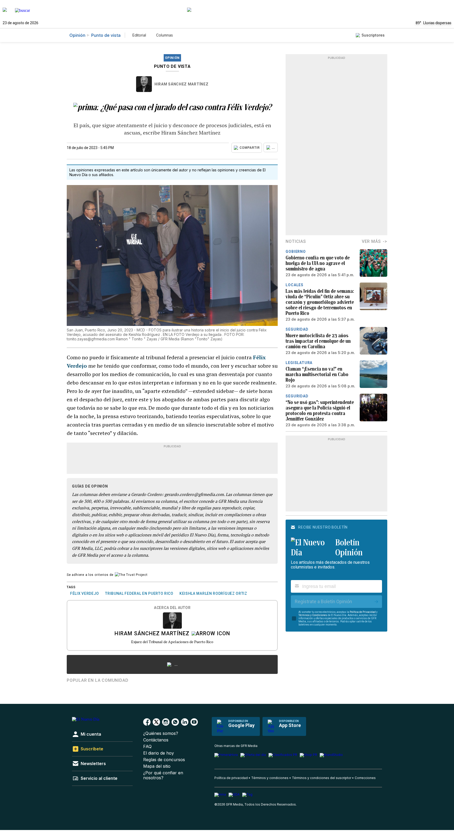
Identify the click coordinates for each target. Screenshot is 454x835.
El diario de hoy (158, 753)
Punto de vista (106, 35)
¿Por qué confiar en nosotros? (163, 775)
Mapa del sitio (157, 766)
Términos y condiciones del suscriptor (321, 778)
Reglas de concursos (164, 759)
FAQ (147, 746)
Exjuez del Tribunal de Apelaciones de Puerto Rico (172, 641)
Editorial (139, 35)
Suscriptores (373, 35)
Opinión (77, 35)
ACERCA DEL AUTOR (172, 608)
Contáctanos (155, 739)
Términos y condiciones (269, 778)
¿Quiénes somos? (160, 733)
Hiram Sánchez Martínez (181, 84)
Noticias (296, 241)
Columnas (164, 35)
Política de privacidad (231, 778)
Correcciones (365, 778)
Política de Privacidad (363, 612)
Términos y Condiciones (312, 615)
